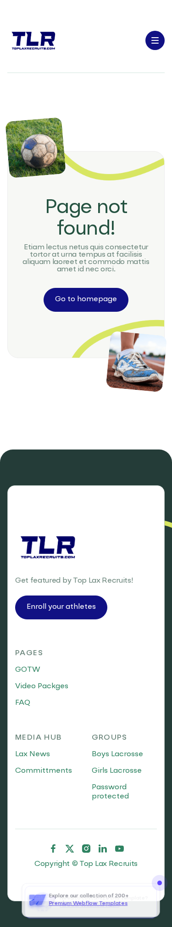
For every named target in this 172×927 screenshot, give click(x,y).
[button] (155, 40)
